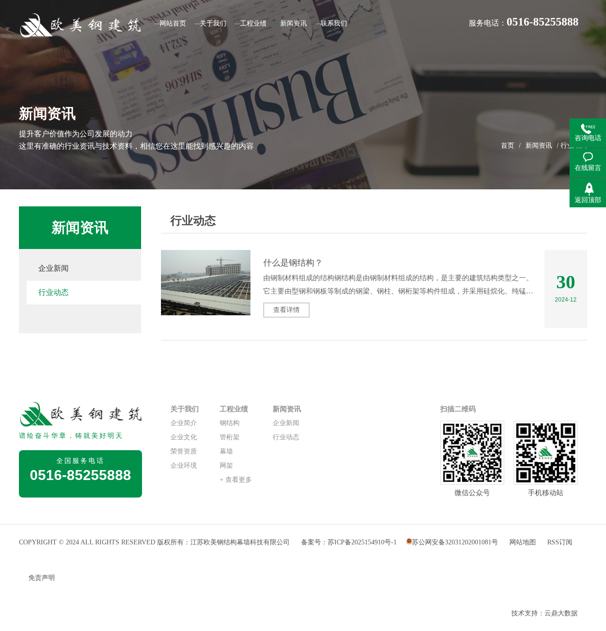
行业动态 (53, 292)
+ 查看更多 (236, 479)
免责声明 (41, 577)
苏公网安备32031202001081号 (455, 542)
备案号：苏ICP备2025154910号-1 (349, 542)
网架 (226, 465)
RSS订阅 (559, 542)
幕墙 (226, 451)
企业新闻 (53, 268)
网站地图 (523, 542)
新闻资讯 (539, 145)
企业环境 (183, 465)
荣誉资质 (183, 451)
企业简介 (183, 423)
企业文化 (183, 437)
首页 (507, 145)
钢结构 (230, 423)
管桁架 (230, 437)
